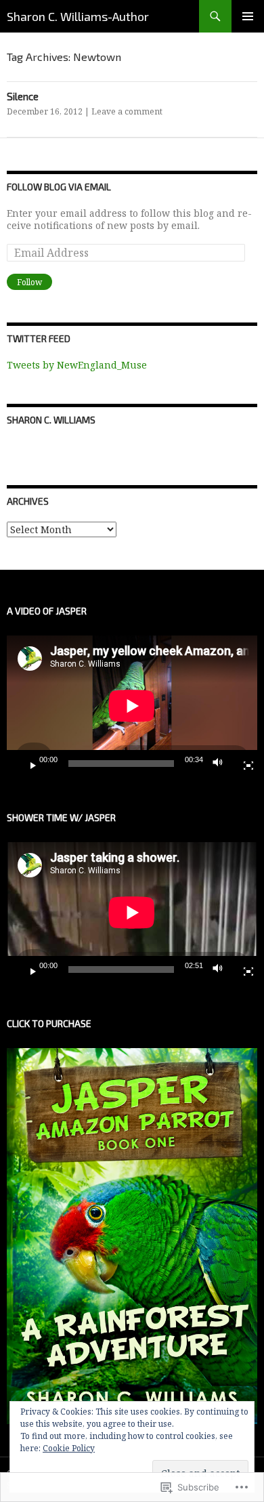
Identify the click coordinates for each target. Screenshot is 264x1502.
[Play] (28, 763)
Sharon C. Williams (51, 419)
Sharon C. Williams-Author (78, 16)
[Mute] (221, 763)
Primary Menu (248, 16)
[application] (132, 705)
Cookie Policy (69, 1448)
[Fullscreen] (243, 763)
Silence (23, 96)
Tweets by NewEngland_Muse (77, 364)
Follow (29, 282)
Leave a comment (126, 111)
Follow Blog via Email (59, 186)
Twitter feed (38, 338)
